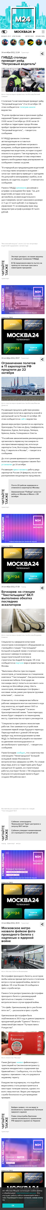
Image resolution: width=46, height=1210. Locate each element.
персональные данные (26, 1193)
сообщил (21, 752)
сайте (23, 419)
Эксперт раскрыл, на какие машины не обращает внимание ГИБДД (27, 257)
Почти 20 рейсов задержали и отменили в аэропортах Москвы (25, 486)
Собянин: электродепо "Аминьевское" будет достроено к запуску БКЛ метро (26, 823)
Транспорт (25, 52)
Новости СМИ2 (7, 317)
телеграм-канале (27, 107)
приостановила (20, 469)
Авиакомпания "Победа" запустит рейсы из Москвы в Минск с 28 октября (26, 494)
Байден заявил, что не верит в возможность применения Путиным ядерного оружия (27, 1109)
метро (18, 843)
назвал (20, 1062)
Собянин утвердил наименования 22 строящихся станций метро (26, 831)
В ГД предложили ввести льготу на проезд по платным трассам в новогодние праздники (26, 265)
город (3, 843)
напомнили (21, 187)
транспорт (5, 278)
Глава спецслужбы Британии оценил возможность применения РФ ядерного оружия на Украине (26, 1118)
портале (19, 663)
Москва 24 (23, 32)
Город (23, 587)
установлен (6, 464)
